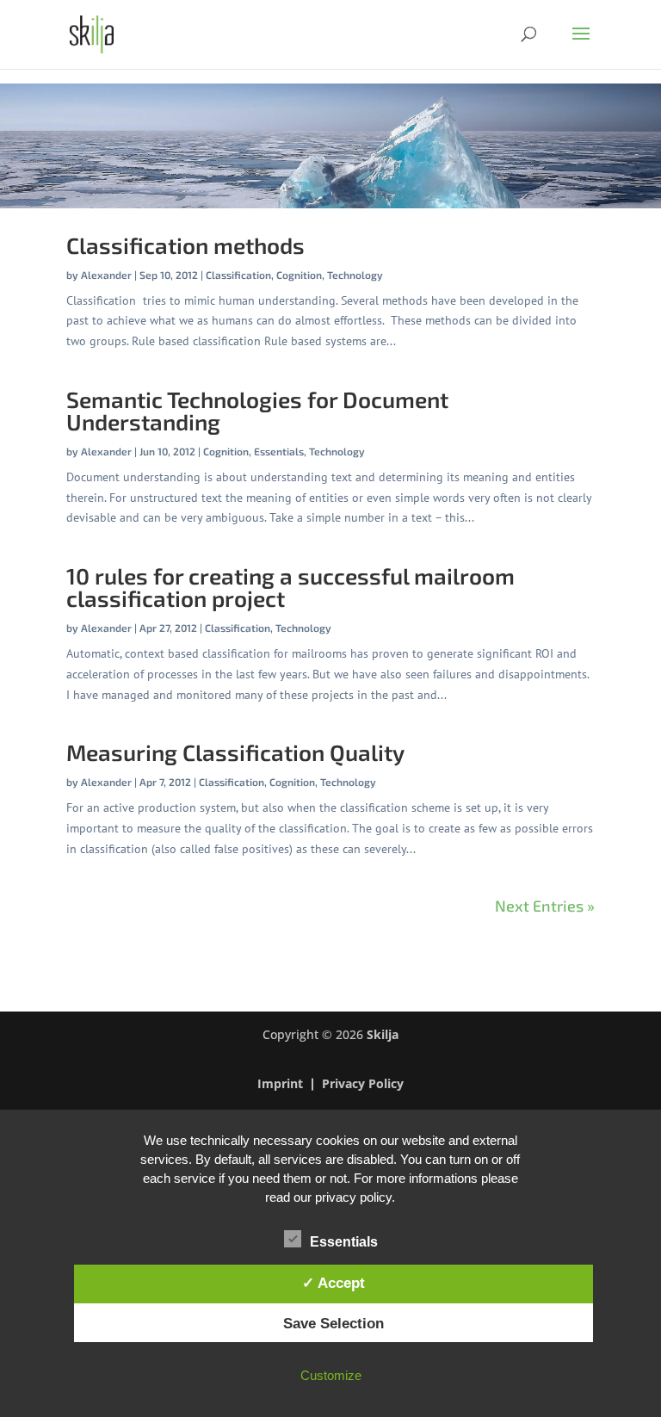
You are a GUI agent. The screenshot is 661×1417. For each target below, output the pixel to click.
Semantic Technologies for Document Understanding (257, 410)
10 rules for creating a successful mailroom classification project (290, 586)
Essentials (279, 451)
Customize (330, 1375)
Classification (238, 275)
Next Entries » (545, 905)
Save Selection (333, 1323)
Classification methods (185, 245)
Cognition (299, 275)
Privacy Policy (363, 1085)
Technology (355, 275)
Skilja (382, 1034)
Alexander (106, 275)
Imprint (280, 1085)
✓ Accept (333, 1282)
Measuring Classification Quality (235, 752)
